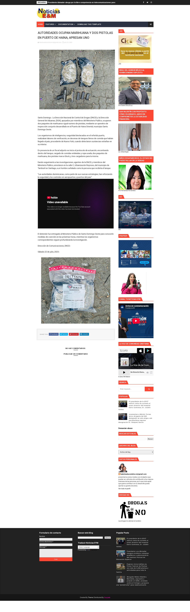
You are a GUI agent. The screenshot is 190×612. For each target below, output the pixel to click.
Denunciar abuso (125, 428)
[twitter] (147, 2)
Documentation (65, 24)
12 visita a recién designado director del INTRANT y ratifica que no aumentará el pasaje (84, 2)
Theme (90, 597)
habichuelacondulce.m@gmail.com (134, 474)
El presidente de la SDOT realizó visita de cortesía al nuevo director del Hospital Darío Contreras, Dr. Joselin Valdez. (134, 405)
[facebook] (143, 2)
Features (50, 24)
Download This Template (89, 24)
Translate (93, 550)
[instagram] (151, 2)
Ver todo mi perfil (124, 489)
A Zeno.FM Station (124, 376)
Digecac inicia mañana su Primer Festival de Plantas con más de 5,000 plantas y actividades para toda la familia (132, 568)
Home (40, 24)
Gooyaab (107, 597)
